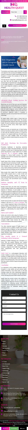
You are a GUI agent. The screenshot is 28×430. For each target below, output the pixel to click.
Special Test (5, 382)
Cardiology (5, 370)
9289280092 (16, 407)
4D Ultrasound (6, 364)
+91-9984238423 (22, 18)
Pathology (5, 379)
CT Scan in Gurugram (18, 202)
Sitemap (4, 346)
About (3, 343)
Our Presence (6, 348)
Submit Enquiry (14, 323)
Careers (4, 355)
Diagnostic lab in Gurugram (9, 153)
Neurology (5, 377)
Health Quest (5, 253)
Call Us (5, 428)
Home (2, 40)
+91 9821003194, (8, 407)
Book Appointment (17, 25)
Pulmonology (5, 373)
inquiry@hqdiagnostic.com (19, 20)
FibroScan (5, 375)
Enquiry (23, 428)
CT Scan (4, 361)
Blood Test (5, 366)
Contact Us (5, 350)
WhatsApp (14, 428)
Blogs (3, 353)
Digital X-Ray (5, 368)
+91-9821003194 (22, 16)
